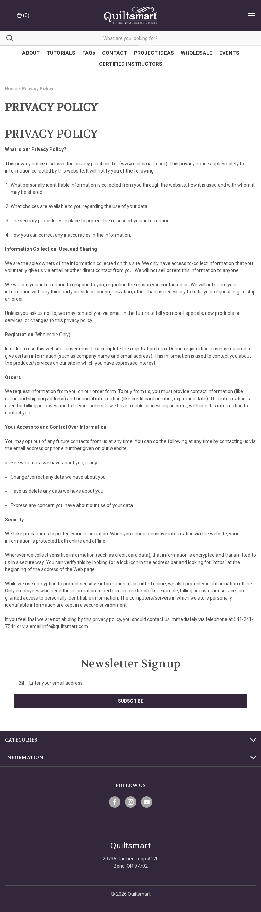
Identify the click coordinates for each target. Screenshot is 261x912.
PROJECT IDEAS (154, 53)
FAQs (88, 53)
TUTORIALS (61, 53)
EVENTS (229, 53)
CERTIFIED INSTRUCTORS (130, 64)
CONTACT (114, 53)
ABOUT (31, 53)
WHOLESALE (196, 53)
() (25, 15)
